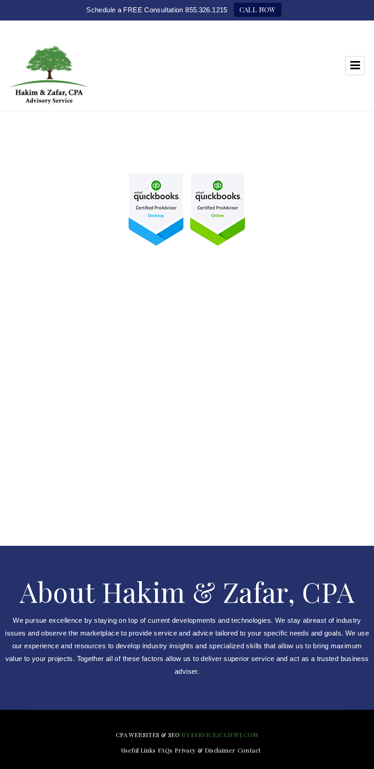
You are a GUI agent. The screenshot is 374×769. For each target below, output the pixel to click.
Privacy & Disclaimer (205, 750)
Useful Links (138, 750)
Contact (249, 750)
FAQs (165, 750)
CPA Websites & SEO (148, 734)
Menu (355, 65)
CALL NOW (257, 9)
